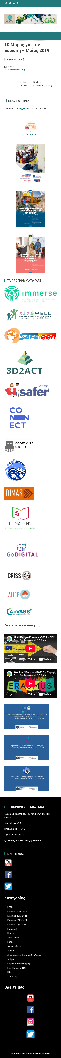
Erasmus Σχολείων (16, 924)
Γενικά (10, 950)
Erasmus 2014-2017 (17, 911)
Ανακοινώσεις (14, 946)
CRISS (24, 84)
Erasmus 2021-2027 (17, 920)
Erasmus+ (12, 929)
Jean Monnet (13, 937)
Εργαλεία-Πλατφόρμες (18, 963)
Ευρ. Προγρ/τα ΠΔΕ (16, 968)
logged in (23, 108)
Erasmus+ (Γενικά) (42, 84)
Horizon (11, 933)
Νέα (9, 972)
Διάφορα (11, 959)
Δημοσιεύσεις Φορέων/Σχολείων (24, 955)
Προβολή (12, 976)
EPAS (10, 907)
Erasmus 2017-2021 (17, 916)
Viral (32, 1053)
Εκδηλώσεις (20, 70)
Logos (10, 942)
